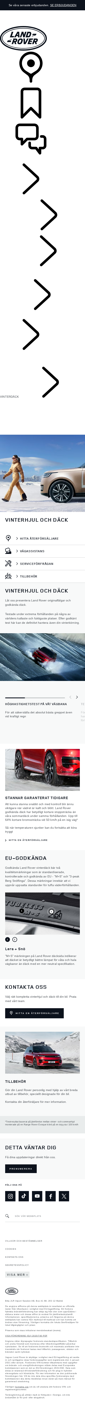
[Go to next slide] (77, 697)
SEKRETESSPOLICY (17, 1265)
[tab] (7, 939)
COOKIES (10, 1249)
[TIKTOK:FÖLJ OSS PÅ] (24, 1196)
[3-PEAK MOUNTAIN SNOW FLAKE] (51, 911)
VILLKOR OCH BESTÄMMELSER (23, 1241)
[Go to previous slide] (70, 697)
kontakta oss (22, 1387)
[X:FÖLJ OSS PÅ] (64, 1196)
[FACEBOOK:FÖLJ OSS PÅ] (50, 1196)
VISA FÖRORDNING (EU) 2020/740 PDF (26, 1336)
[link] (42, 70)
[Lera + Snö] (21, 910)
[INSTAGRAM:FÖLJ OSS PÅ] (10, 1196)
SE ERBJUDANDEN (63, 5)
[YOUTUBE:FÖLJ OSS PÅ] (37, 1196)
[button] (42, 12)
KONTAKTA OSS (14, 1257)
